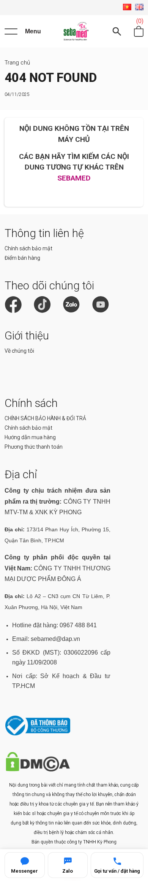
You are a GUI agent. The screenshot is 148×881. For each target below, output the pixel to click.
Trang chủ (17, 62)
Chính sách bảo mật (28, 248)
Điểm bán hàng (22, 258)
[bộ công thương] (38, 733)
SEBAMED (74, 178)
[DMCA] (38, 769)
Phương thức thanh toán (34, 447)
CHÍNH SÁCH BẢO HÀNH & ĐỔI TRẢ (45, 418)
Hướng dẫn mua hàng (30, 437)
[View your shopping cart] (138, 31)
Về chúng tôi (19, 351)
